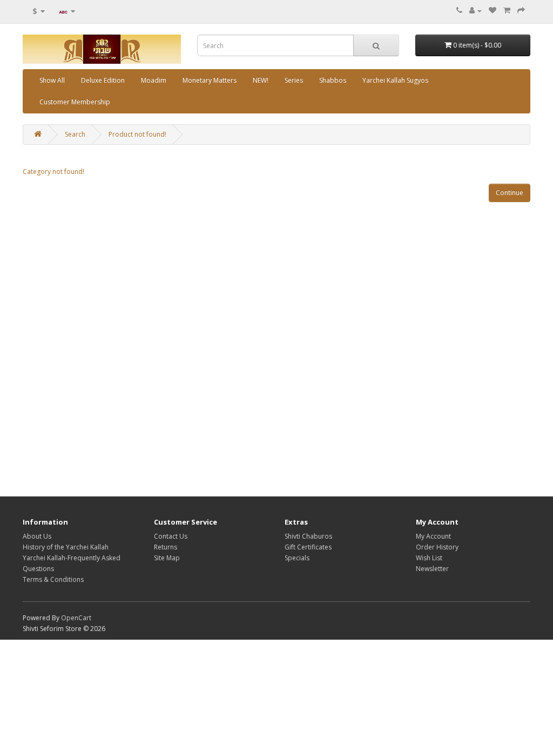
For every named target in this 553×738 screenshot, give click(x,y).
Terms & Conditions (53, 579)
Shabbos (332, 80)
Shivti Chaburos (308, 536)
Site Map (167, 557)
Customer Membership (74, 101)
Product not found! (137, 134)
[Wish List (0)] (492, 10)
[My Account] (475, 10)
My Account (433, 536)
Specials (297, 557)
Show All (52, 80)
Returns (165, 547)
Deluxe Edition (103, 80)
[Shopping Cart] (506, 10)
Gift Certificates (308, 547)
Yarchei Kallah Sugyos (395, 80)
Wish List (429, 557)
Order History (437, 547)
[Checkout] (521, 10)
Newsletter (432, 568)
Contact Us (170, 536)
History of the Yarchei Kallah (66, 547)
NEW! (260, 80)
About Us (37, 536)
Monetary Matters (210, 80)
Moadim (153, 80)
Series (294, 80)
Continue (509, 192)
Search (75, 134)
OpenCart (76, 617)
